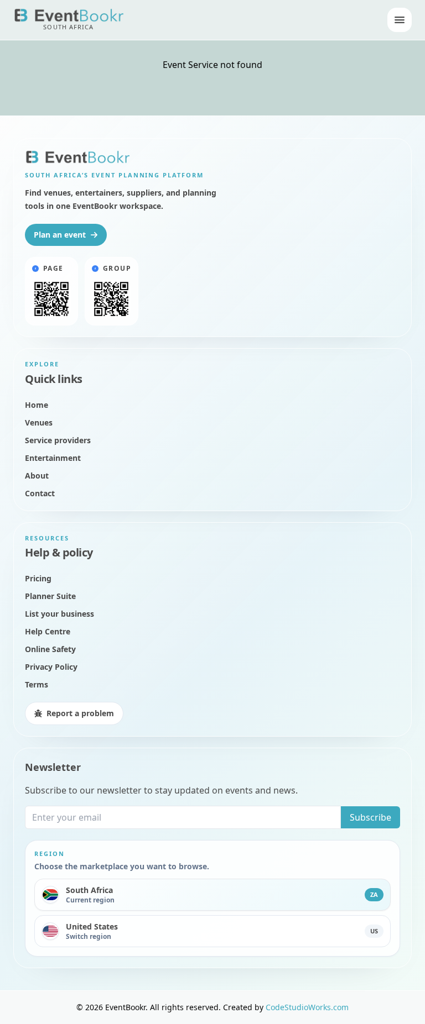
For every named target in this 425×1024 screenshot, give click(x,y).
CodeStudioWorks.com (307, 1007)
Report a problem (80, 713)
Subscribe (370, 817)
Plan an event (60, 234)
